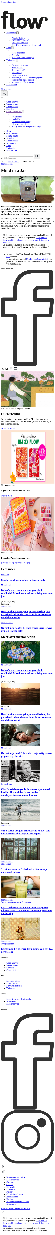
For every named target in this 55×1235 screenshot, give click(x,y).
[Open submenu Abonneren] (17, 32)
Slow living (6, 864)
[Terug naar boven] (3, 1213)
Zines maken (17, 68)
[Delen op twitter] (3, 370)
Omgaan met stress (20, 65)
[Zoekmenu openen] (4, 93)
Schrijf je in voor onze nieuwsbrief (26, 45)
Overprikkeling (7, 944)
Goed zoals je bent (19, 75)
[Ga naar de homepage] (24, 28)
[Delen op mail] (15, 370)
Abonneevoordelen (20, 42)
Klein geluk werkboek (21, 124)
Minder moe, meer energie (23, 80)
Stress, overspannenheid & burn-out (16, 902)
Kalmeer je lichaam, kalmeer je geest (27, 77)
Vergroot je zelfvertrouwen (23, 82)
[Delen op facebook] (27, 365)
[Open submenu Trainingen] (17, 60)
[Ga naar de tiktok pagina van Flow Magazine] (3, 1173)
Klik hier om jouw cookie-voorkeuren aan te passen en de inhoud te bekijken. (26, 240)
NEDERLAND (18, 38)
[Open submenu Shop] (12, 47)
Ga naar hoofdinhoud (10, 2)
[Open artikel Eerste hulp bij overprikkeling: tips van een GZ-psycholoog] (20, 939)
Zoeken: (4, 158)
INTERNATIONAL (20, 40)
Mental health (13, 161)
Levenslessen (6, 784)
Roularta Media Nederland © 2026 (15, 1208)
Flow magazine (18, 53)
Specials (15, 55)
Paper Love (16, 72)
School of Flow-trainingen (23, 57)
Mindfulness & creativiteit (37, 259)
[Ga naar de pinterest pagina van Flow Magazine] (3, 1168)
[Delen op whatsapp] (7, 370)
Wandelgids (17, 117)
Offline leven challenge (21, 121)
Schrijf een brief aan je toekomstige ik (28, 126)
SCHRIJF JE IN (8, 428)
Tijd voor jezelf (18, 70)
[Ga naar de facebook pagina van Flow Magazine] (27, 1109)
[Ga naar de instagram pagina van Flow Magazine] (27, 1163)
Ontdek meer (6, 496)
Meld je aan (6, 89)
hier (8, 256)
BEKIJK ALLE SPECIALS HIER (16, 563)
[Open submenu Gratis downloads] (23, 111)
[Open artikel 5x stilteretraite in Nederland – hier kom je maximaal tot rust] (20, 859)
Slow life (5, 575)
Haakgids (16, 119)
